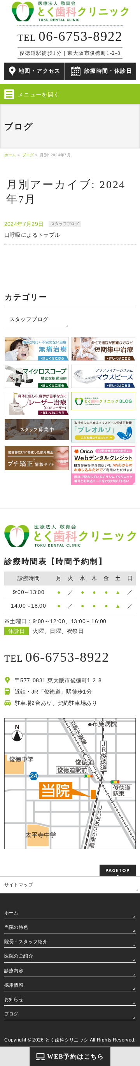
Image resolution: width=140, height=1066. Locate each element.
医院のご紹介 (18, 956)
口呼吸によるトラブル (32, 235)
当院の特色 (16, 927)
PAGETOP (117, 870)
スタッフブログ (65, 224)
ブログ (11, 1014)
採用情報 (13, 985)
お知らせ (13, 999)
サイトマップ (18, 885)
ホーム (11, 913)
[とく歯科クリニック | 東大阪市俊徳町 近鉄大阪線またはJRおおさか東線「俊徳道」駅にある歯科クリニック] (70, 12)
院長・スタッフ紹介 (25, 941)
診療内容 (13, 970)
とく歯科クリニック (66, 1040)
